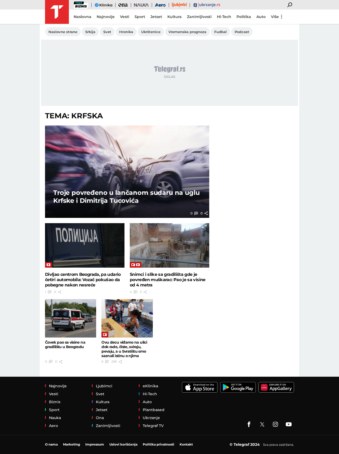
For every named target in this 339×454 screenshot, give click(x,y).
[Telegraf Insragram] (275, 424)
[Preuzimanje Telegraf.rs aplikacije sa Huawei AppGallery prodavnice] (276, 387)
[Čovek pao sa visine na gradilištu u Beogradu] (70, 318)
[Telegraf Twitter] (262, 424)
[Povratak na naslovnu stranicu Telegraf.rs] (57, 12)
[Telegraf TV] (288, 424)
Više (275, 16)
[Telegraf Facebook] (249, 424)
